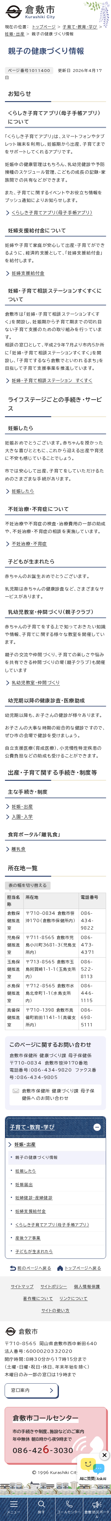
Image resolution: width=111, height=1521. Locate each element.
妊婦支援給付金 (28, 273)
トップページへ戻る (83, 1268)
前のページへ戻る (34, 1268)
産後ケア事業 (28, 1238)
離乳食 (19, 849)
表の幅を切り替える (28, 885)
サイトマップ (22, 1287)
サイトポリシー (53, 1287)
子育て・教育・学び (80, 27)
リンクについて (74, 1299)
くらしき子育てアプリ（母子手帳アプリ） (52, 213)
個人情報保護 (87, 1287)
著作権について (38, 1299)
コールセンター (69, 1512)
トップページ (44, 27)
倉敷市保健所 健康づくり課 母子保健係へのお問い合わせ (58, 1094)
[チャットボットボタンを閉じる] (104, 1455)
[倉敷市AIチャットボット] (92, 1469)
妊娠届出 (24, 1185)
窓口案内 (20, 1390)
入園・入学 (22, 817)
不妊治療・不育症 (29, 544)
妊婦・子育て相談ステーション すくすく (52, 380)
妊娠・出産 (15, 34)
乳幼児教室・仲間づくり (36, 683)
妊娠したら (23, 491)
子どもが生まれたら (34, 1252)
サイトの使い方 (55, 1311)
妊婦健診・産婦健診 (34, 1198)
